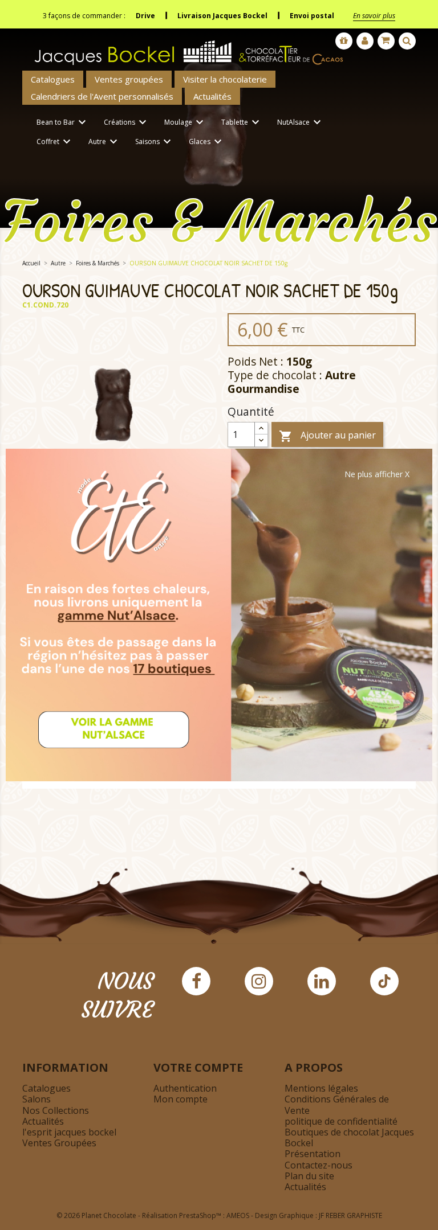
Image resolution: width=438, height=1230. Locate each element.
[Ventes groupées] (343, 41)
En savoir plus (374, 15)
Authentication (185, 1088)
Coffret (55, 142)
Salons (36, 1099)
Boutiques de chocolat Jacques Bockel (349, 1137)
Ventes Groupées (59, 1143)
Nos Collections (55, 1110)
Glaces (207, 142)
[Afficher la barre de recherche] (407, 41)
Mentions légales (321, 1088)
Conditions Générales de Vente (337, 1104)
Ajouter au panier (327, 436)
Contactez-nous (318, 1165)
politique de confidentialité (341, 1121)
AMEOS (237, 1215)
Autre (104, 142)
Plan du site (309, 1176)
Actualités (212, 96)
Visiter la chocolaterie (225, 79)
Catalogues (53, 79)
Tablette (241, 122)
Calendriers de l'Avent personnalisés (102, 96)
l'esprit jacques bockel (69, 1132)
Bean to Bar (62, 122)
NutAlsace (300, 122)
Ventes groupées (129, 79)
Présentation (312, 1153)
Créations (126, 122)
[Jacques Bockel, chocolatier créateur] (184, 48)
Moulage (185, 122)
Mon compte (180, 1099)
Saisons (154, 142)
